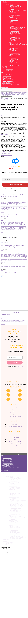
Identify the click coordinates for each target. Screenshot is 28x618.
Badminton (13, 56)
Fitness (12, 26)
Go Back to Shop (4, 92)
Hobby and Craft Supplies (14, 29)
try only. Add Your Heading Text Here (9, 272)
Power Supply (14, 20)
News (6, 95)
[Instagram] (20, 390)
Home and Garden (15, 31)
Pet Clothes (13, 7)
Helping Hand (9, 70)
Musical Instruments (13, 47)
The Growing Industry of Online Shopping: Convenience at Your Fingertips (13, 246)
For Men (21, 93)
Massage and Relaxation (16, 28)
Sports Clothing (14, 59)
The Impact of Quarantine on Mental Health (13, 266)
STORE (5, 2)
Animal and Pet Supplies (14, 5)
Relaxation (9, 95)
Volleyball (13, 60)
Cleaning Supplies (15, 34)
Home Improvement (15, 37)
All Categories (11, 92)
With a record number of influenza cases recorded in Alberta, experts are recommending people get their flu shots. (14, 321)
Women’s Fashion (15, 65)
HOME (5, 1)
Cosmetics (13, 25)
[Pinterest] (8, 399)
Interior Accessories (15, 15)
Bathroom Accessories (16, 32)
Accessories (14, 50)
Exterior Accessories (15, 13)
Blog (4, 98)
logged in (8, 237)
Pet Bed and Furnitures (16, 6)
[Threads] (8, 395)
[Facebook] (8, 390)
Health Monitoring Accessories (18, 27)
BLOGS (5, 67)
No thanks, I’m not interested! (14, 616)
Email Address (15, 177)
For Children (17, 93)
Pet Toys (13, 9)
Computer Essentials (15, 18)
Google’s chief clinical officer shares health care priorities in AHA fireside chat (14, 195)
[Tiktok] (20, 399)
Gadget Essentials (7, 94)
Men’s (10, 42)
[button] (2, 72)
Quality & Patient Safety (6, 153)
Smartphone (11, 49)
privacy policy (17, 188)
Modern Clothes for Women (17, 64)
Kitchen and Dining (15, 38)
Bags (10, 22)
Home (2, 98)
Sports (10, 55)
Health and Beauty (13, 23)
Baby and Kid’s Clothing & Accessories (17, 10)
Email (5, 605)
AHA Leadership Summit (6, 155)
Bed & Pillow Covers (16, 33)
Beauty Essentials (10, 93)
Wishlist (5, 544)
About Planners (9, 69)
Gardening (13, 94)
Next (2, 232)
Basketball (13, 58)
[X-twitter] (20, 395)
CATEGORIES (9, 4)
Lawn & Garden (14, 40)
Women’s (11, 61)
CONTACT (5, 66)
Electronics (11, 16)
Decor (12, 36)
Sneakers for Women (15, 54)
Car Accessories (12, 12)
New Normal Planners (13, 48)
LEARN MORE (4, 134)
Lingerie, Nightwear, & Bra (17, 62)
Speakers (13, 21)
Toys (12, 11)
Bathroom (4, 93)
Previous (2, 212)
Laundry (13, 39)
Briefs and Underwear (16, 43)
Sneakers (11, 51)
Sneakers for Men (15, 53)
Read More (3, 262)
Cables (12, 17)
